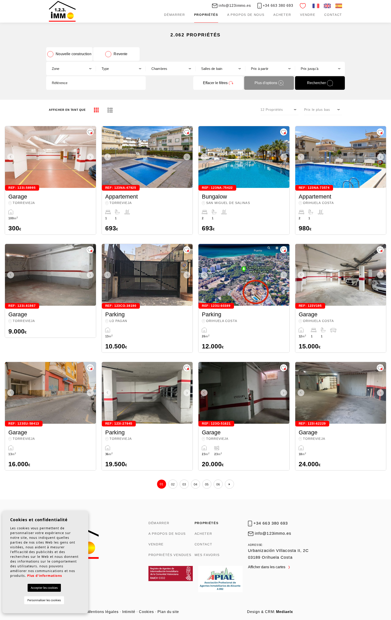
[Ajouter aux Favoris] (90, 131)
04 (196, 484)
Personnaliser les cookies (44, 600)
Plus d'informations (44, 575)
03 (184, 484)
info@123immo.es (234, 5)
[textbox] (71, 68)
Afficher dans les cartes (267, 567)
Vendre (307, 15)
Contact (333, 15)
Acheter (282, 15)
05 (207, 484)
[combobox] (71, 68)
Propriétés (206, 15)
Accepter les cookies (44, 588)
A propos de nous (246, 15)
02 (173, 484)
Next (91, 157)
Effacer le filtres (215, 83)
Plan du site (168, 612)
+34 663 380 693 (277, 5)
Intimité (129, 612)
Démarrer (174, 15)
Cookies (146, 612)
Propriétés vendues (169, 555)
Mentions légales (103, 612)
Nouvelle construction (73, 54)
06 (218, 484)
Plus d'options (266, 83)
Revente (120, 54)
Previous (9, 157)
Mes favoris (207, 555)
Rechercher (316, 83)
